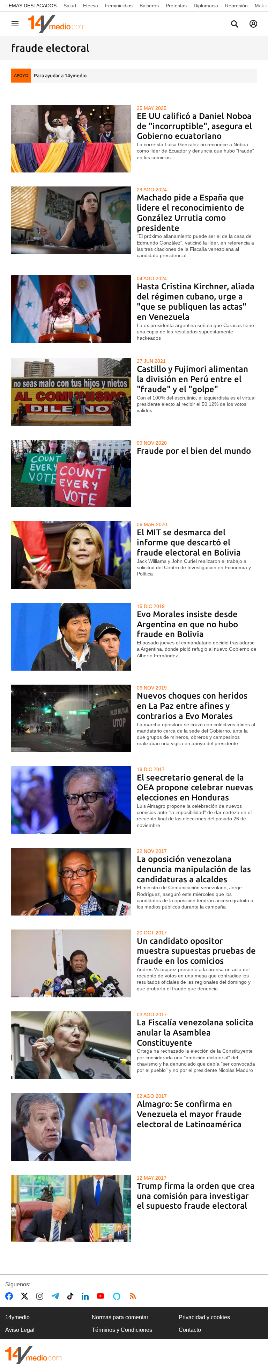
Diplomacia (206, 5)
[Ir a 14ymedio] (59, 24)
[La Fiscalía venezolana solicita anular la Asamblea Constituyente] (71, 1045)
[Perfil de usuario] (253, 24)
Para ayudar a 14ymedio (60, 75)
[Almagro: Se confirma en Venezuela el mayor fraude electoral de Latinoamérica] (71, 1126)
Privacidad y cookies (204, 1317)
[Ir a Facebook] (10, 1296)
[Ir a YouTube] (102, 1296)
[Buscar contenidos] (234, 24)
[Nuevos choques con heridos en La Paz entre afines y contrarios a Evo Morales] (71, 718)
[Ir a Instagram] (41, 1296)
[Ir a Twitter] (26, 1296)
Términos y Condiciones (122, 1330)
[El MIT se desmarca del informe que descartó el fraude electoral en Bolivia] (71, 555)
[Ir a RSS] (134, 1296)
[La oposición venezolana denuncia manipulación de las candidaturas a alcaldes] (71, 882)
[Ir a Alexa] (118, 1296)
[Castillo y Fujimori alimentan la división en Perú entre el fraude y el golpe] (71, 391)
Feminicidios (119, 5)
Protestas (176, 5)
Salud (70, 5)
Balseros (149, 5)
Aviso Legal (20, 1330)
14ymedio (17, 1317)
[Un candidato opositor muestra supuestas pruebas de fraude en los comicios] (71, 963)
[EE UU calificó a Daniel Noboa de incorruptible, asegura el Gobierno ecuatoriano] (71, 138)
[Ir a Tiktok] (71, 1296)
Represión (236, 5)
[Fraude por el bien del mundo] (71, 473)
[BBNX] (33, 1355)
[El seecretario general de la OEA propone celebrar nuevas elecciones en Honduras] (71, 800)
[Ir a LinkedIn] (86, 1296)
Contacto (190, 1330)
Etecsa (90, 5)
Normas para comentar (120, 1317)
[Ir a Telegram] (56, 1296)
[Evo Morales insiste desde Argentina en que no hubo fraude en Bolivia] (71, 637)
